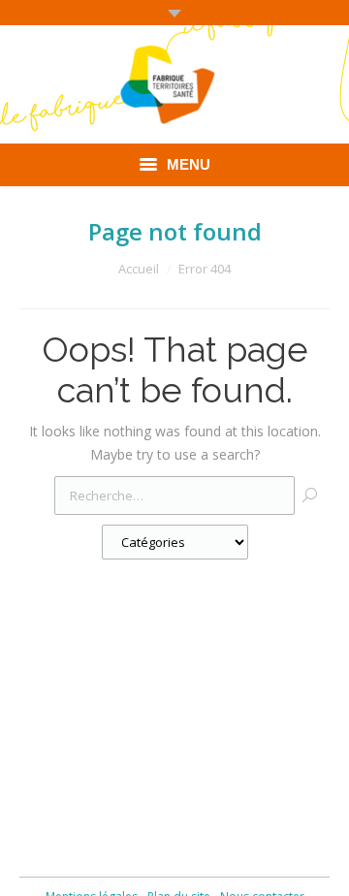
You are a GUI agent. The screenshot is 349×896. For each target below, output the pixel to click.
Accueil (138, 268)
